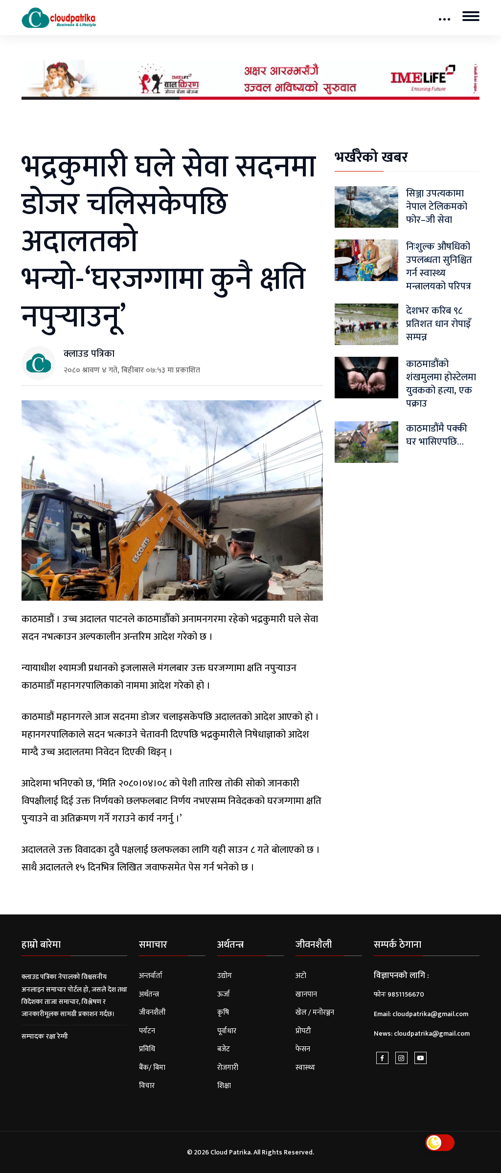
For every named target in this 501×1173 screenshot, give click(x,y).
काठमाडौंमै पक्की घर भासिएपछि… (436, 435)
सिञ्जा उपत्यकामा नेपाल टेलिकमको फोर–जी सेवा (436, 206)
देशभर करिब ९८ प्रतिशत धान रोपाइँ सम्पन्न (438, 324)
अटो (301, 976)
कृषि (223, 1012)
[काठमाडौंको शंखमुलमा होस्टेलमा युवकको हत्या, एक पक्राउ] (366, 377)
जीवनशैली (152, 1012)
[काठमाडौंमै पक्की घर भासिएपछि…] (366, 441)
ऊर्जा (223, 994)
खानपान (306, 994)
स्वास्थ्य (305, 1068)
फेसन (303, 1049)
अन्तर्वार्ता (150, 976)
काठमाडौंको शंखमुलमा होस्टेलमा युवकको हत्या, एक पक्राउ (441, 384)
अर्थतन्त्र (149, 994)
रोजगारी (227, 1068)
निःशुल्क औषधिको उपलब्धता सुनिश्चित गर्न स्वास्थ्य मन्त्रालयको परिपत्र (439, 267)
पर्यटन (147, 1031)
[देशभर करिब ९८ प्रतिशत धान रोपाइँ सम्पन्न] (366, 324)
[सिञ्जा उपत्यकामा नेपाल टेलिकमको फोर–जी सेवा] (366, 206)
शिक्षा (224, 1086)
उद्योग (224, 976)
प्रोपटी (303, 1031)
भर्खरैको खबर (371, 157)
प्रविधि (147, 1049)
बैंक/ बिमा (152, 1068)
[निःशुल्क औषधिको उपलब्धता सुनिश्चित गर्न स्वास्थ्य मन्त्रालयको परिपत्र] (366, 259)
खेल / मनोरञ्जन (315, 1012)
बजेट (223, 1049)
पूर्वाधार (226, 1031)
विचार (147, 1086)
